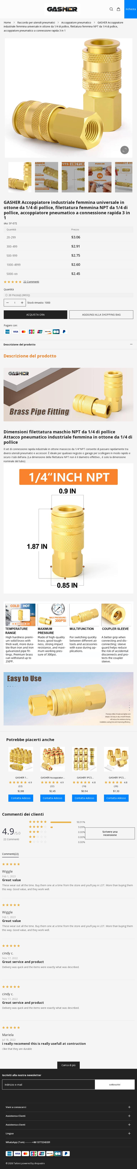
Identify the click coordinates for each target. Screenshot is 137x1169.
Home (7, 22)
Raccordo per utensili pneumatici (36, 22)
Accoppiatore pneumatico (76, 22)
